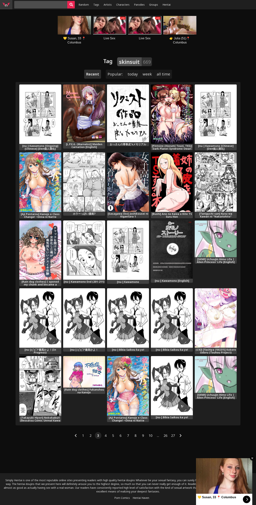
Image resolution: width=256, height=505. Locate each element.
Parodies (139, 4)
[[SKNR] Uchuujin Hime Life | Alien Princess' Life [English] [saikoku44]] (216, 238)
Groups (153, 4)
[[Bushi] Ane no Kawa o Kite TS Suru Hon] (172, 182)
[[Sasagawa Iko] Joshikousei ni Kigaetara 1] (128, 182)
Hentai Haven (141, 498)
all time (163, 74)
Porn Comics (122, 498)
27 (173, 435)
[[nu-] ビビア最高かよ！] (84, 318)
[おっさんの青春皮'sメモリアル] (128, 113)
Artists (108, 4)
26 (165, 435)
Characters (122, 4)
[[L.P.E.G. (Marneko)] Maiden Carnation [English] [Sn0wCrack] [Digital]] (84, 113)
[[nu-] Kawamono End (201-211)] (84, 250)
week (147, 74)
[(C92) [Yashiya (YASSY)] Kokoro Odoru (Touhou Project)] (216, 318)
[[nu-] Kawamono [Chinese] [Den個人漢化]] (216, 114)
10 (150, 435)
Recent (92, 74)
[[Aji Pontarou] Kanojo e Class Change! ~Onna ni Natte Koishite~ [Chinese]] (40, 182)
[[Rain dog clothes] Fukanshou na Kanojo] (84, 372)
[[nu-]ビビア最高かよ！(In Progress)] (40, 318)
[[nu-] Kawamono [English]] (172, 249)
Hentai (166, 4)
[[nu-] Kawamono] (128, 250)
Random (84, 4)
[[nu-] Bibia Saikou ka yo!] (128, 318)
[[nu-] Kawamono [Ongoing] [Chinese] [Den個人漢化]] (40, 114)
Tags (96, 4)
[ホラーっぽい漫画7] (84, 182)
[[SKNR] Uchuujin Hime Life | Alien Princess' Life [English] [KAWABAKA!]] (216, 374)
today (133, 74)
